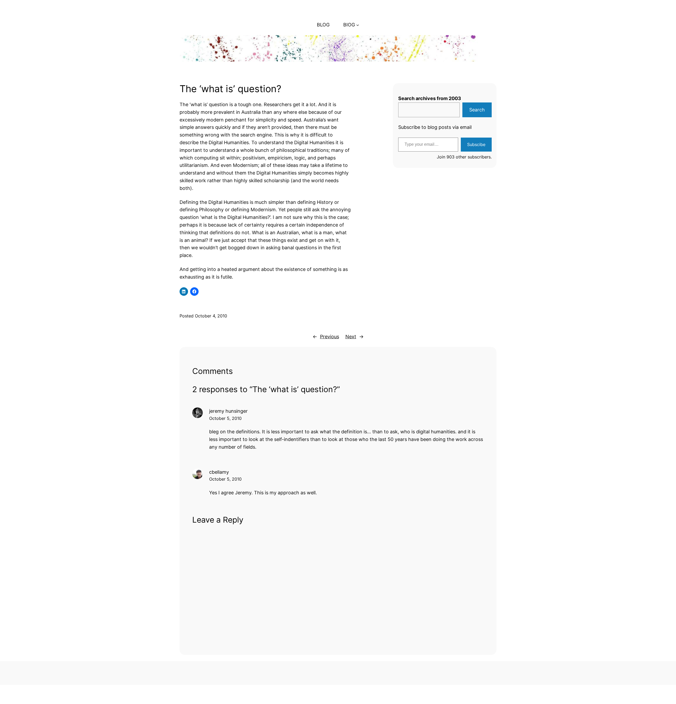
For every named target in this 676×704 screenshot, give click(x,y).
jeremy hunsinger (228, 411)
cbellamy (219, 472)
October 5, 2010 (225, 418)
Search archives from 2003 (429, 98)
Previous (329, 336)
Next (350, 336)
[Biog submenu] (357, 25)
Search (477, 109)
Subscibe (476, 144)
